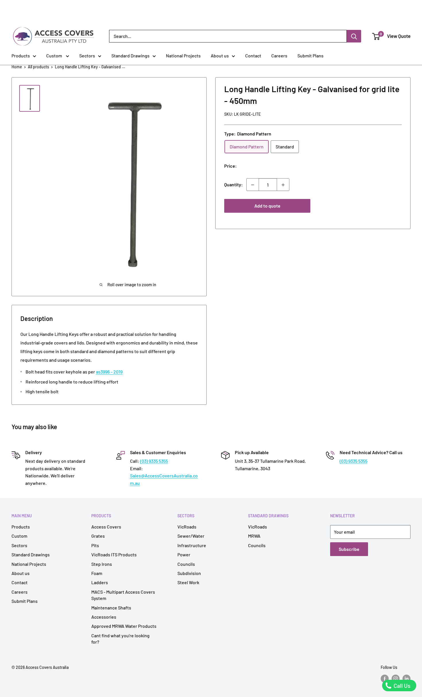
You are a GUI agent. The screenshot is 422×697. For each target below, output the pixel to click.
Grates (98, 536)
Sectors (87, 55)
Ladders (99, 582)
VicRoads (186, 526)
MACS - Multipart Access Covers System (123, 595)
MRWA (254, 536)
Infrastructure (191, 545)
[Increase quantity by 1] (283, 185)
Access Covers (106, 526)
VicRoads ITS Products (114, 554)
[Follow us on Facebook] (385, 679)
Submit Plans (310, 55)
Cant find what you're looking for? (120, 638)
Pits (95, 545)
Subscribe (349, 549)
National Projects (183, 55)
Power (183, 554)
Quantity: (233, 184)
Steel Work (188, 582)
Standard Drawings (130, 55)
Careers (279, 55)
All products (38, 66)
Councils (186, 564)
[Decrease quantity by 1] (253, 185)
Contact (253, 55)
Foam (96, 573)
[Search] (354, 36)
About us (220, 55)
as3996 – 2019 (109, 371)
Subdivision (189, 573)
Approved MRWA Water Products (123, 626)
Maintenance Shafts (111, 607)
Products (20, 55)
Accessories (103, 616)
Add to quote (267, 206)
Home (16, 66)
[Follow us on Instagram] (396, 679)
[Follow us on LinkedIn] (406, 679)
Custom (54, 55)
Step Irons (101, 564)
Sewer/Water (190, 536)
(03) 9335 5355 (154, 461)
